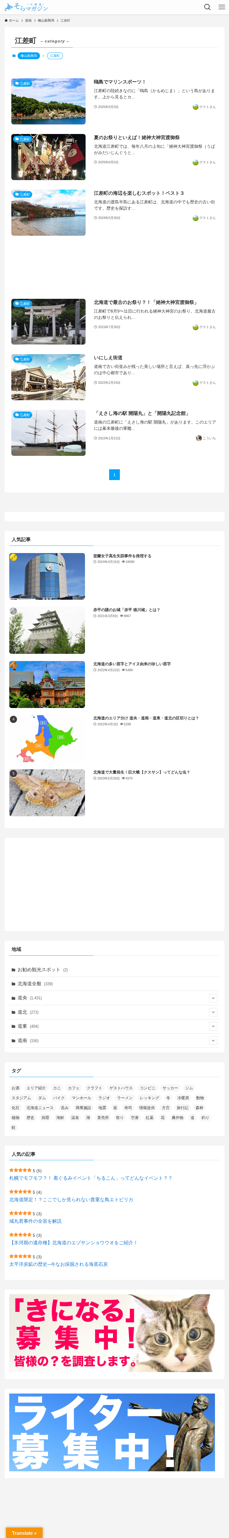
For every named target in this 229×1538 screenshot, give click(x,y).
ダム (42, 1098)
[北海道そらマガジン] (26, 7)
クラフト (94, 1088)
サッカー (170, 1088)
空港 (135, 1117)
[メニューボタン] (222, 7)
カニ (57, 1088)
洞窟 (45, 1117)
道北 (28, 1012)
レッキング (149, 1098)
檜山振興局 (29, 55)
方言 (166, 1107)
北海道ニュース (40, 1107)
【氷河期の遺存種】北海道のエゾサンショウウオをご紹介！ (73, 1242)
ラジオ (104, 1098)
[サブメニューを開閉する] (213, 998)
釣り (205, 1117)
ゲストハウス (121, 1088)
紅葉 (150, 1117)
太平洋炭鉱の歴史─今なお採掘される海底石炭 (58, 1264)
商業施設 (83, 1107)
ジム (189, 1088)
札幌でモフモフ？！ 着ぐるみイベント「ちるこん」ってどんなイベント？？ (91, 1178)
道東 (28, 1026)
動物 (200, 1098)
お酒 (15, 1088)
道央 (30, 997)
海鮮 (60, 1117)
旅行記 (182, 1107)
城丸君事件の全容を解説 (35, 1221)
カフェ (74, 1088)
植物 (15, 1117)
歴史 (30, 1117)
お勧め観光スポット (43, 969)
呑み (65, 1107)
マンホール (81, 1098)
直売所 (103, 1117)
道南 (28, 1040)
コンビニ (147, 1088)
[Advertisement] (114, 267)
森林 (199, 1107)
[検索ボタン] (207, 7)
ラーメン (125, 1098)
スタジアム (21, 1098)
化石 (15, 1107)
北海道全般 (35, 983)
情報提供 (147, 1107)
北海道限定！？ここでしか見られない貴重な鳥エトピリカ (71, 1199)
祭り (120, 1117)
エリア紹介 (36, 1088)
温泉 (75, 1117)
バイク (59, 1098)
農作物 (177, 1117)
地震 (102, 1107)
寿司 (128, 1107)
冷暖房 (183, 1098)
